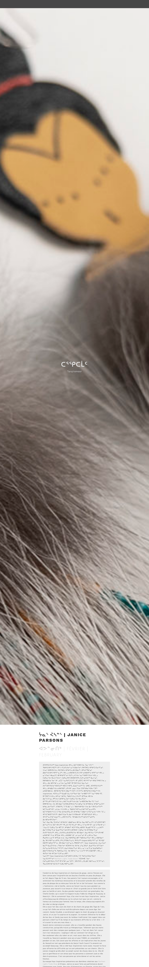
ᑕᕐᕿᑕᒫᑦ (74, 364)
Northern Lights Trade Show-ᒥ (67, 858)
